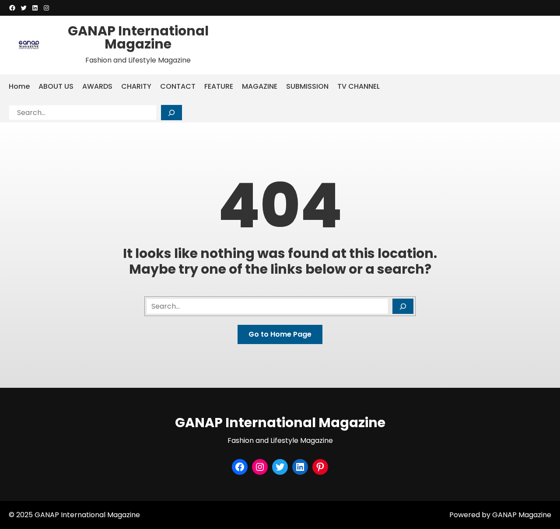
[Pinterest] (320, 467)
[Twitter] (23, 7)
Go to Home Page (280, 334)
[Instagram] (46, 7)
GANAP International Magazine (138, 37)
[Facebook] (12, 7)
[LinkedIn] (35, 7)
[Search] (171, 112)
